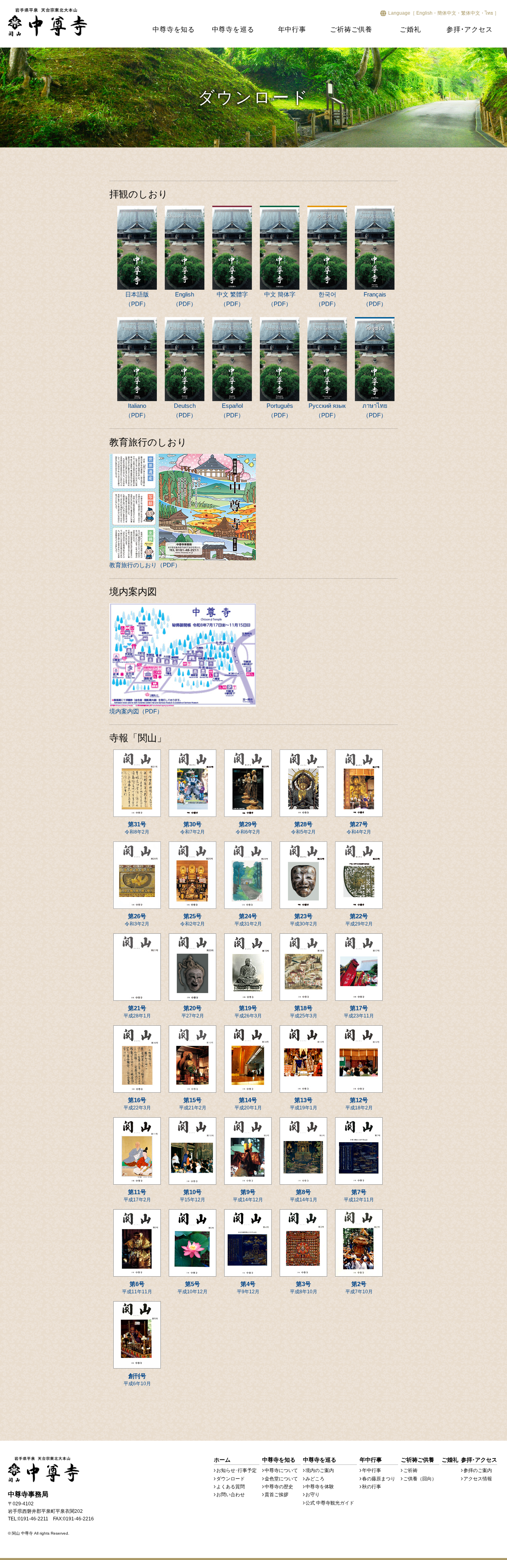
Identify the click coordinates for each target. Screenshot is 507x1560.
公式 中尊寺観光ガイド (329, 1503)
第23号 (303, 920)
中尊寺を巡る (233, 29)
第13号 (303, 1104)
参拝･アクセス (469, 29)
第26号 (137, 920)
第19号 (248, 1012)
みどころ (314, 1479)
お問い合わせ (230, 1494)
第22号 (359, 920)
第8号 (303, 1195)
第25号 (192, 920)
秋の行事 (371, 1486)
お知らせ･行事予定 (236, 1470)
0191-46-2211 (33, 1519)
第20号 (192, 1012)
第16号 (137, 1104)
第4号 (248, 1287)
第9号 (248, 1195)
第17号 (359, 1012)
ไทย (489, 13)
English (424, 13)
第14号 (248, 1104)
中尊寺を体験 (319, 1486)
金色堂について (281, 1479)
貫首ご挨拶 (276, 1494)
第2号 (359, 1287)
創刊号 (137, 1379)
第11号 (137, 1195)
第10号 (192, 1195)
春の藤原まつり (378, 1479)
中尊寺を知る (173, 29)
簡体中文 (446, 13)
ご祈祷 (410, 1470)
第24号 (248, 920)
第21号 (137, 1012)
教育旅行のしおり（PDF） (145, 565)
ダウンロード (230, 1479)
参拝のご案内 (477, 1470)
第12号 (359, 1104)
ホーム (222, 1460)
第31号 (137, 828)
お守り (312, 1494)
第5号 (192, 1287)
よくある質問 (230, 1486)
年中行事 (292, 29)
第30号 (192, 828)
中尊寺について (281, 1470)
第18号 (303, 1012)
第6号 (137, 1287)
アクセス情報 (477, 1479)
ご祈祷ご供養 (351, 29)
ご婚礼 (410, 29)
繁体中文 (470, 13)
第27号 (359, 828)
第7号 (359, 1195)
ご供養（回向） (419, 1479)
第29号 (248, 828)
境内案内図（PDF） (136, 711)
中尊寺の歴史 (279, 1486)
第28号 (303, 828)
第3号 (303, 1287)
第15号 (192, 1104)
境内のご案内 (319, 1470)
